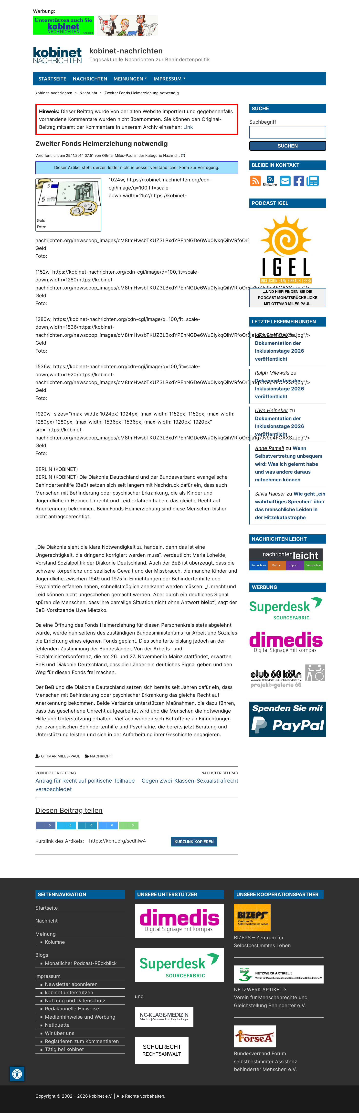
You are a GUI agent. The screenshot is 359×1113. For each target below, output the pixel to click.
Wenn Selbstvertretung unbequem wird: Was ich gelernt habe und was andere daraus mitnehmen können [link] (288, 464)
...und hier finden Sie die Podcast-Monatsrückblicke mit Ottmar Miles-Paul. (287, 297)
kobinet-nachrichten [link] (126, 50)
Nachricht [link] (101, 756)
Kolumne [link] (55, 942)
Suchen (288, 146)
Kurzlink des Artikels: (60, 841)
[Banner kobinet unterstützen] (63, 34)
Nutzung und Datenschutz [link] (75, 1001)
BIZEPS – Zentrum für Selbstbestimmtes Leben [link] (262, 941)
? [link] (183, 155)
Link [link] (188, 127)
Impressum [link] (47, 976)
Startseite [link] (46, 908)
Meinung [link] (45, 934)
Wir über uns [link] (59, 1033)
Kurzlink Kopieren (194, 842)
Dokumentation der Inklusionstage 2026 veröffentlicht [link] (279, 351)
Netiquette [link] (57, 1025)
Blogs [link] (41, 955)
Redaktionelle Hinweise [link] (72, 1009)
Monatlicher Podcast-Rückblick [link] (81, 963)
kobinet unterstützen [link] (69, 992)
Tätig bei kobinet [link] (64, 1049)
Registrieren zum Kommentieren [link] (82, 1041)
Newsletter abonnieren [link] (71, 984)
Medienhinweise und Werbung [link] (80, 1017)
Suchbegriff (262, 122)
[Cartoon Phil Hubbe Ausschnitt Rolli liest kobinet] (127, 34)
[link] (17, 1074)
